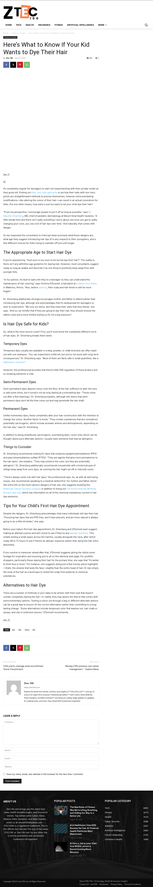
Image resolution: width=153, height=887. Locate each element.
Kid (34, 630)
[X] (13, 65)
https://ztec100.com (32, 687)
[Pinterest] (20, 65)
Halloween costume (13, 362)
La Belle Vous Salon (86, 283)
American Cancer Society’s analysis (22, 488)
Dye (13, 630)
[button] (146, 25)
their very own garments (44, 192)
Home (5, 33)
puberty (43, 287)
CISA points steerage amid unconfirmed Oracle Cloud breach (23, 668)
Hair (20, 630)
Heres (27, 630)
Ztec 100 (9, 58)
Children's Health (18, 33)
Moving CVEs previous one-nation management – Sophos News (82, 668)
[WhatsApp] (27, 65)
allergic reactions (79, 533)
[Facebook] (6, 65)
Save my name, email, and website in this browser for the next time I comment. (44, 774)
